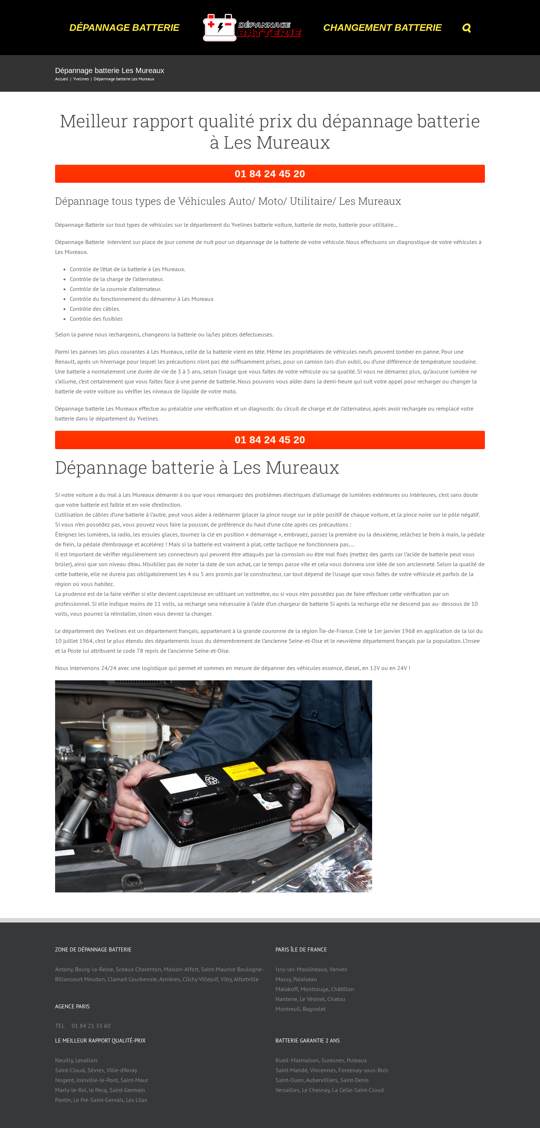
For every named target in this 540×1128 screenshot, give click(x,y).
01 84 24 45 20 (270, 173)
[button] (444, 27)
